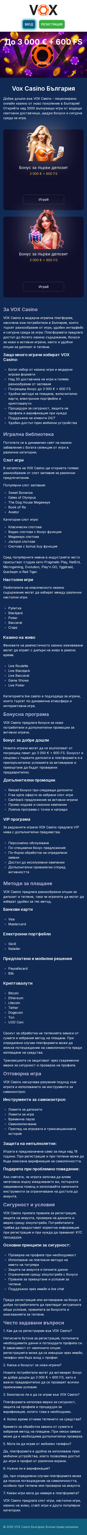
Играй (44, 199)
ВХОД (29, 24)
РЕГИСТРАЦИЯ (52, 24)
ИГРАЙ (43, 63)
